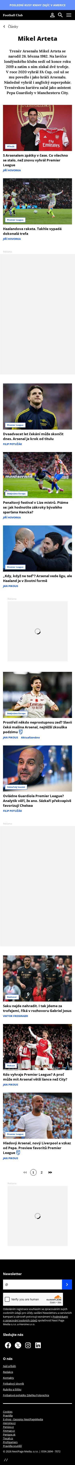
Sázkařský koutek (16, 787)
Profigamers (10, 1442)
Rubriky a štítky (12, 1389)
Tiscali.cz (8, 1438)
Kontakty (8, 1378)
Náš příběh (9, 1366)
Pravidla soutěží (12, 1446)
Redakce (8, 1372)
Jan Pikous (10, 586)
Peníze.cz (8, 1427)
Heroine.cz (9, 1423)
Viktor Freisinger (15, 1016)
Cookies (7, 1411)
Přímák (10, 146)
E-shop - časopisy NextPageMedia (23, 1419)
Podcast (11, 1065)
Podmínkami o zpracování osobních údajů (35, 1318)
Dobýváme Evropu (16, 493)
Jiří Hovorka (12, 170)
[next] (50, 1172)
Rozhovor (12, 997)
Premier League (15, 219)
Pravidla (8, 1415)
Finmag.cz (9, 1431)
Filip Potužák (12, 444)
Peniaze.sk (9, 1434)
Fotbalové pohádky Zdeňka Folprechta (26, 1395)
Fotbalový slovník (13, 1383)
